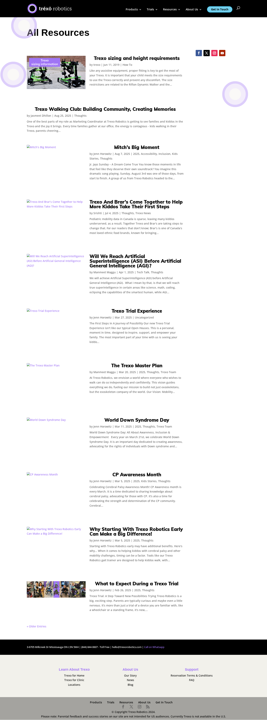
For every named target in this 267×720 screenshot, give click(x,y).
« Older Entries (36, 626)
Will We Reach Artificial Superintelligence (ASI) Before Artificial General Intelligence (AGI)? (135, 261)
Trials (150, 9)
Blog (130, 685)
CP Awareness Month (136, 474)
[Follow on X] (206, 53)
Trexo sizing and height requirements (137, 58)
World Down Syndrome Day (136, 420)
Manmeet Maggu (104, 272)
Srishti (97, 213)
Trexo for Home (74, 675)
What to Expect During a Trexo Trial (136, 583)
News (130, 680)
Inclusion (164, 154)
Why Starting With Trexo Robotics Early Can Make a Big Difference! (136, 531)
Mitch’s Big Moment (136, 147)
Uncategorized (144, 317)
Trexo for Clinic (74, 680)
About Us (192, 9)
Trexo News (143, 213)
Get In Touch (219, 9)
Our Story (130, 675)
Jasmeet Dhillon (41, 115)
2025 (136, 154)
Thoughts (80, 115)
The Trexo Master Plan (136, 365)
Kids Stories (149, 481)
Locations (74, 685)
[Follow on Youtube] (222, 53)
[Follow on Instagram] (214, 53)
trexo (96, 65)
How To (127, 65)
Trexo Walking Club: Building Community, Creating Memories (105, 109)
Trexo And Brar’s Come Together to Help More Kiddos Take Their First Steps (136, 204)
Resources (170, 9)
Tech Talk (143, 272)
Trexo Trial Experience (137, 311)
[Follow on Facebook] (199, 53)
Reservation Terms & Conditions (192, 675)
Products (132, 9)
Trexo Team (168, 372)
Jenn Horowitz (102, 154)
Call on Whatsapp (154, 647)
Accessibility (149, 154)
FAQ (191, 680)
